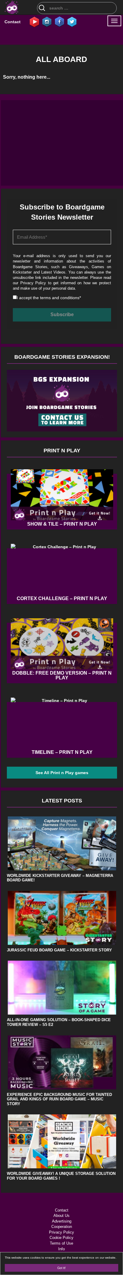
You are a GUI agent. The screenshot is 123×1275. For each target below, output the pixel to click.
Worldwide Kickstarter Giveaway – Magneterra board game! (60, 878)
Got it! (61, 1267)
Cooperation (61, 1226)
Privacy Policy (33, 283)
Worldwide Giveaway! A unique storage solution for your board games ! (61, 1176)
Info (61, 1249)
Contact (12, 21)
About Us (61, 1215)
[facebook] (59, 21)
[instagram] (47, 21)
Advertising (61, 1221)
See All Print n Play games (62, 772)
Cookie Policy (61, 1237)
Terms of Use (61, 1243)
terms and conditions (59, 297)
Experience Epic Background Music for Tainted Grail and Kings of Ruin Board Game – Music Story (59, 1099)
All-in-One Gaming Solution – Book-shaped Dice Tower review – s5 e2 (59, 1022)
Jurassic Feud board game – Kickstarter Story (59, 950)
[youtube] (34, 21)
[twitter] (72, 21)
